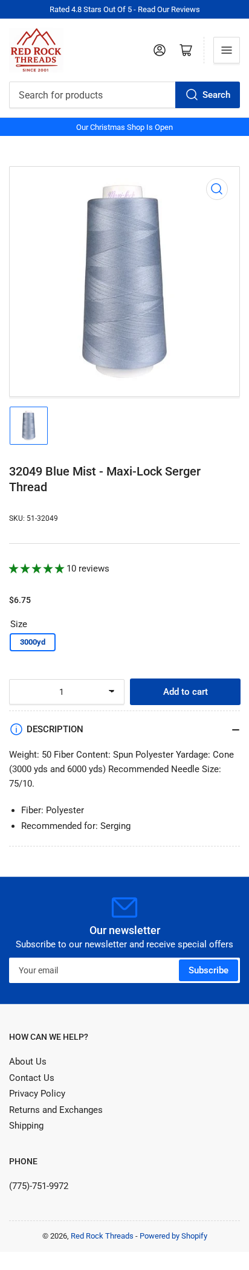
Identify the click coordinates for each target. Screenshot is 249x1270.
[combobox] (124, 95)
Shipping (26, 1125)
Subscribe (208, 970)
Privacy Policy (37, 1093)
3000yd (32, 641)
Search (216, 94)
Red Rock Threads (102, 1235)
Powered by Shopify (173, 1235)
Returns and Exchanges (56, 1109)
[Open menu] (226, 50)
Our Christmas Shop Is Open (124, 127)
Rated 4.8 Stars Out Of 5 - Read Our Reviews (125, 9)
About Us (28, 1061)
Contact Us (31, 1077)
